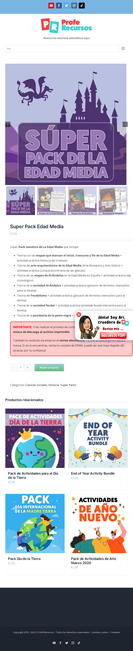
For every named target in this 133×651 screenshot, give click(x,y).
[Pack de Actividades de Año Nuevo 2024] (98, 523)
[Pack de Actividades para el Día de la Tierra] (35, 438)
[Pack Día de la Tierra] (35, 523)
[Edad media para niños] (66, 124)
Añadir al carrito (49, 367)
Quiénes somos (100, 632)
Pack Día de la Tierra (24, 559)
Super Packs (68, 385)
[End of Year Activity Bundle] (98, 438)
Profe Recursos (45, 632)
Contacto (115, 632)
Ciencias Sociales (36, 385)
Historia (53, 385)
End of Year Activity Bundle (93, 473)
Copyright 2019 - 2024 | (25, 632)
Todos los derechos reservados (73, 632)
